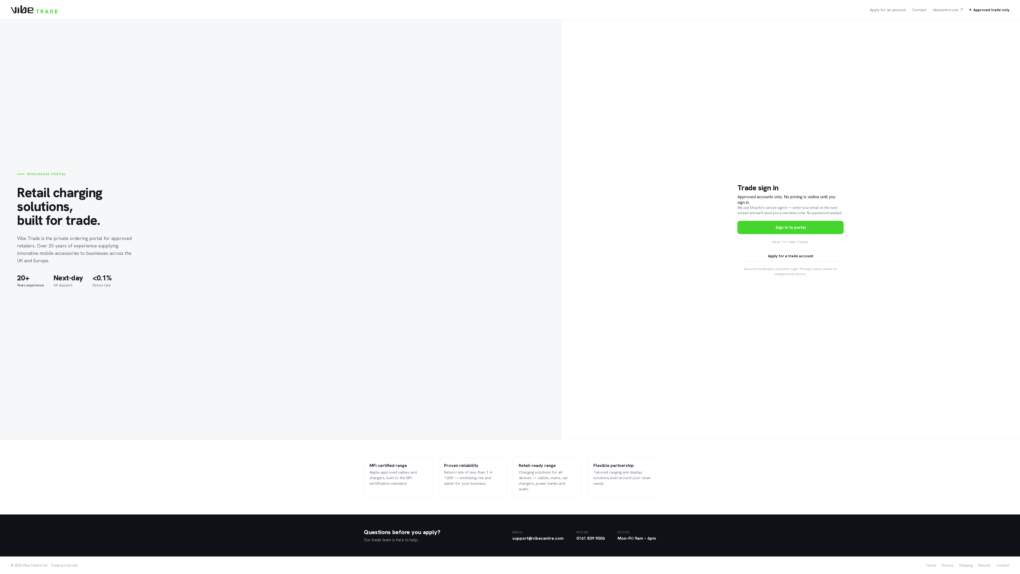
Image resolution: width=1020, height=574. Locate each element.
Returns (984, 565)
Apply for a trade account (790, 256)
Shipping (965, 565)
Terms (931, 565)
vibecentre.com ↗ (948, 9)
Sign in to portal (791, 227)
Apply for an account (888, 9)
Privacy (947, 565)
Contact (919, 9)
